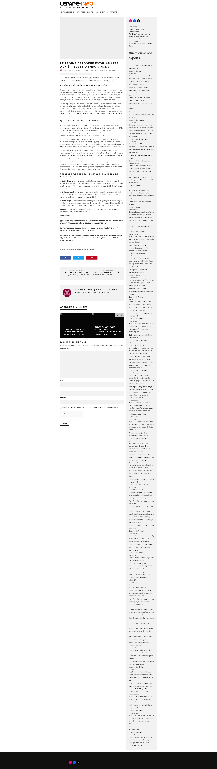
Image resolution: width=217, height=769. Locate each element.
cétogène (63, 249)
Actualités (132, 43)
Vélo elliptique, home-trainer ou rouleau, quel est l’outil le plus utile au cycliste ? (141, 180)
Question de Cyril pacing (138, 370)
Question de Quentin (136, 645)
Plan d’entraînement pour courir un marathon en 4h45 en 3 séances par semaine (141, 547)
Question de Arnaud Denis (138, 340)
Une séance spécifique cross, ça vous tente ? (103, 273)
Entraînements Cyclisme (141, 34)
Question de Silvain (136, 604)
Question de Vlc (134, 417)
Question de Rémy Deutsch (139, 623)
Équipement (100, 12)
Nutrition (80, 12)
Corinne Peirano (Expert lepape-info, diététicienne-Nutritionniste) (84, 70)
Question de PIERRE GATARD (139, 692)
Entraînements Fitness (137, 36)
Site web (63, 397)
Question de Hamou (136, 398)
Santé (90, 12)
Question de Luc (135, 71)
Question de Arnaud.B (136, 531)
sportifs (92, 249)
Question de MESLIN (136, 120)
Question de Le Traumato (138, 438)
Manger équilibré (73, 73)
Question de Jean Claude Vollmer (141, 161)
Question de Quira (135, 275)
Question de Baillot (136, 711)
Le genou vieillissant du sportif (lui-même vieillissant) (78, 274)
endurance (71, 249)
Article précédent (76, 270)
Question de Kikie (135, 732)
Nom (62, 380)
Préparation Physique (144, 43)
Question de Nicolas (136, 667)
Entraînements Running (137, 29)
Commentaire (64, 348)
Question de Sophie (136, 553)
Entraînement (67, 12)
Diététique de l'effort (85, 73)
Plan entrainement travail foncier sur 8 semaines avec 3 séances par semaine (141, 114)
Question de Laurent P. (137, 253)
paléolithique (79, 249)
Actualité (112, 12)
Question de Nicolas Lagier (138, 139)
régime (86, 249)
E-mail (62, 389)
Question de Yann (135, 185)
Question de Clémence (137, 232)
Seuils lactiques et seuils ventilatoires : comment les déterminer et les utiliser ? (139, 248)
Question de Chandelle (137, 319)
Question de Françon (136, 297)
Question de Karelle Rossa (138, 485)
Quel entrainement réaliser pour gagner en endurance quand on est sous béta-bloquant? (140, 686)
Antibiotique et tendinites (138, 414)
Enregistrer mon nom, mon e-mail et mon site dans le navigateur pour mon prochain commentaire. (90, 408)
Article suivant (108, 270)
